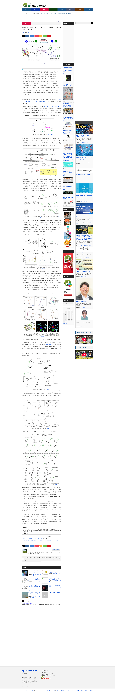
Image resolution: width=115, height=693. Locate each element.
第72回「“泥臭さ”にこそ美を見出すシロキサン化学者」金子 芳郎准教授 (68, 105)
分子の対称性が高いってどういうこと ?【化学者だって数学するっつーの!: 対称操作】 (68, 173)
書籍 (80, 9)
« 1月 (64, 323)
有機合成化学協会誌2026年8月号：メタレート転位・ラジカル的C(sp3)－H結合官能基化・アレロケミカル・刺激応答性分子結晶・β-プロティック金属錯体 (84, 237)
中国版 (86, 690)
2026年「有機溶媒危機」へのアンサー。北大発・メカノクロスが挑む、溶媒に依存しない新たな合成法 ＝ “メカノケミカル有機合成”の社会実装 (68, 157)
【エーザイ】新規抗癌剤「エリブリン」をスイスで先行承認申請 (34, 579)
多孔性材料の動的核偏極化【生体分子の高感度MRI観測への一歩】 (68, 119)
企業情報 (33, 575)
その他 (82, 276)
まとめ (89, 9)
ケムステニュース (36, 574)
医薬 (39, 581)
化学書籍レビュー (86, 276)
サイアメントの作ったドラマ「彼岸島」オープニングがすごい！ (34, 572)
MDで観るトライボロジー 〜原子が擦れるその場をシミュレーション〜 (84, 136)
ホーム (26, 9)
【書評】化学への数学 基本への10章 (83, 271)
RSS (27, 686)
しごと (53, 9)
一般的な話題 (83, 201)
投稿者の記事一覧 (56, 549)
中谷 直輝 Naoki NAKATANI (81, 301)
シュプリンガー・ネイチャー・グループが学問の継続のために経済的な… (34, 586)
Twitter (78, 690)
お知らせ (57, 690)
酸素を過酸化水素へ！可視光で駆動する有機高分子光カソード (84, 158)
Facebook (73, 690)
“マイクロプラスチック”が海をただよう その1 (68, 85)
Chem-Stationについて (51, 690)
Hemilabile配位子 (49, 344)
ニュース (44, 9)
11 (69, 314)
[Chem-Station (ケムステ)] (35, 5)
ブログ (35, 9)
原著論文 (43, 268)
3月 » (66, 323)
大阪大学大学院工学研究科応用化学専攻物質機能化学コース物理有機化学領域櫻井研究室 (41, 540)
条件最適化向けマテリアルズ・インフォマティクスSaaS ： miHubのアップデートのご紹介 (32, 559)
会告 (87, 222)
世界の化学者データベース (85, 307)
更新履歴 (62, 690)
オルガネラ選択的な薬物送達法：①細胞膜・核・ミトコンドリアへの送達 (50, 558)
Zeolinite (28, 32)
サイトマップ (68, 690)
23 (66, 319)
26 (71, 319)
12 (71, 314)
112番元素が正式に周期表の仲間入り (68, 198)
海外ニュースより (32, 597)
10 (68, 314)
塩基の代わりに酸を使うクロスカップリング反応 (33, 538)
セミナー (85, 222)
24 (68, 319)
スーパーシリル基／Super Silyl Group (83, 252)
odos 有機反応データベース (86, 181)
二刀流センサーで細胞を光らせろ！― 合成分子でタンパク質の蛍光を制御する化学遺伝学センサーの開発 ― (68, 70)
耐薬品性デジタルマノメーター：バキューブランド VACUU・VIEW (68, 132)
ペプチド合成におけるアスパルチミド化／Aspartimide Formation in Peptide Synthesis (84, 176)
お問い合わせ (91, 690)
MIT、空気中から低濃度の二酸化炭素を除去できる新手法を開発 (34, 594)
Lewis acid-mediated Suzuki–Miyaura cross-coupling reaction (35, 536)
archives (82, 222)
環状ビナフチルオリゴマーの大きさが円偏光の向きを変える (68, 188)
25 (69, 319)
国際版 (82, 690)
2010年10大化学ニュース (68, 142)
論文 (87, 142)
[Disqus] (41, 614)
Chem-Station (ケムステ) (29, 671)
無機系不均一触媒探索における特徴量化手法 (84, 215)
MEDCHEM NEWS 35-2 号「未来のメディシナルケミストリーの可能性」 (84, 196)
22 (65, 319)
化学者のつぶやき (83, 142)
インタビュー (62, 9)
